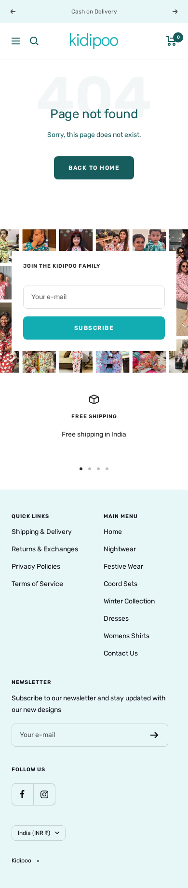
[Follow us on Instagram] (44, 794)
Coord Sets (120, 584)
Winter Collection (129, 601)
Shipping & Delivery (42, 532)
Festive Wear (123, 566)
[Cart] (171, 41)
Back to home (94, 167)
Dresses (116, 619)
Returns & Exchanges (45, 549)
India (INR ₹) (34, 833)
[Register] (154, 735)
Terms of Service (37, 584)
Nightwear (120, 549)
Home (113, 532)
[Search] (34, 41)
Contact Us (121, 653)
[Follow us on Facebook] (22, 794)
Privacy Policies (36, 566)
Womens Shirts (126, 636)
